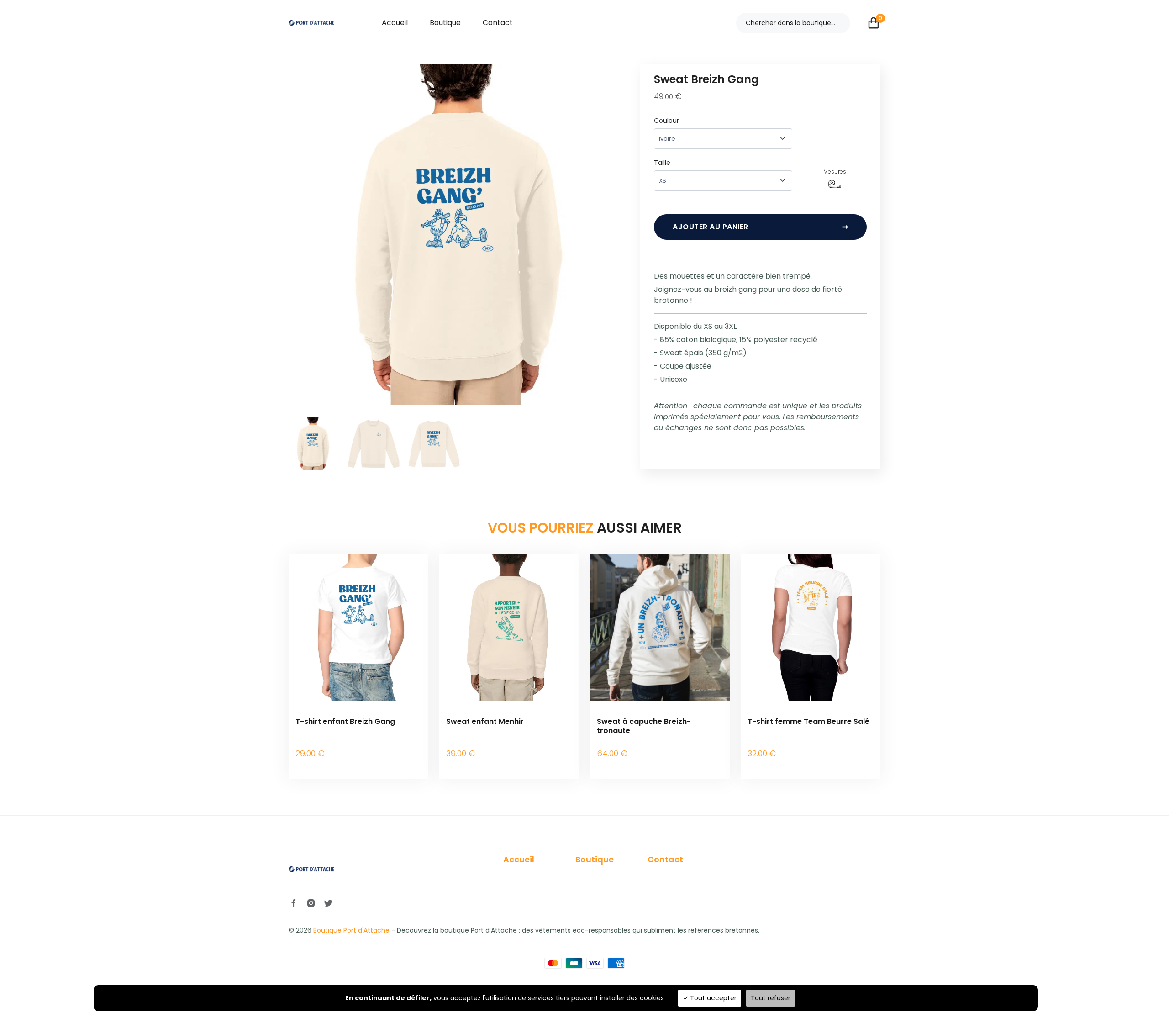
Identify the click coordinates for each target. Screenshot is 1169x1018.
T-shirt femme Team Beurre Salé (808, 721)
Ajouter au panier (760, 227)
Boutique (445, 22)
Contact (498, 22)
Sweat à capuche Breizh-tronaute (644, 725)
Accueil (395, 22)
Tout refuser (770, 997)
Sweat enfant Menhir (485, 721)
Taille (662, 162)
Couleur (666, 120)
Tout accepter (712, 997)
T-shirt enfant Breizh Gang (345, 721)
